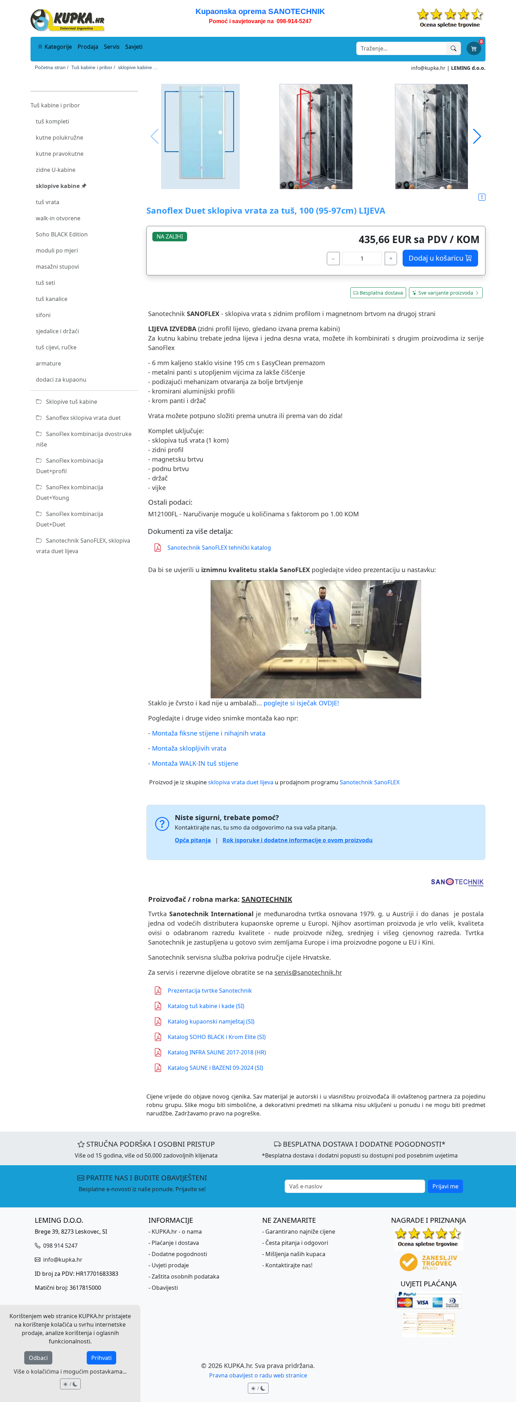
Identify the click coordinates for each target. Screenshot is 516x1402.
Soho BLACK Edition (62, 234)
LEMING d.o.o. (468, 68)
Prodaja (88, 47)
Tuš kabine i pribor (55, 105)
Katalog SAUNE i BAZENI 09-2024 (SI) (215, 1068)
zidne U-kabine (55, 170)
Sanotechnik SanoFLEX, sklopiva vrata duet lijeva (83, 546)
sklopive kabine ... (138, 67)
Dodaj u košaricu (437, 258)
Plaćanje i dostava (175, 1243)
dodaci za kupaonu (61, 379)
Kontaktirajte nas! (288, 1265)
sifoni (43, 315)
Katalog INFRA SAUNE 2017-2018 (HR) (217, 1052)
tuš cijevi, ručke (56, 347)
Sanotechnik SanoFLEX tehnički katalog (219, 547)
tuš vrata (47, 202)
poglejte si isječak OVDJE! (301, 703)
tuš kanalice (51, 299)
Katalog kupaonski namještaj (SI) (211, 1021)
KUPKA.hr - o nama (177, 1231)
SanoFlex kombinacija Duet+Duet (69, 519)
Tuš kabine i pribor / (93, 67)
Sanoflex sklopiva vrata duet (83, 418)
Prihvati (101, 1358)
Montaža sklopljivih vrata (189, 748)
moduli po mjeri (57, 250)
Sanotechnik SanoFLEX (369, 782)
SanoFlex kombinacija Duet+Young (69, 492)
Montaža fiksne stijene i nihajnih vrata (208, 733)
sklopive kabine (58, 186)
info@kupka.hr (428, 68)
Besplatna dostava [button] (381, 292)
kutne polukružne (59, 137)
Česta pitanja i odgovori (296, 1243)
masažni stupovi (57, 266)
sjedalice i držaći (57, 331)
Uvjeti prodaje (170, 1265)
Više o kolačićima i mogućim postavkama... (70, 1371)
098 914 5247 (60, 1245)
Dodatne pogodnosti (179, 1254)
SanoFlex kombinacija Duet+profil (69, 466)
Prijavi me (445, 1186)
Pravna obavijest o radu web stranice (258, 1375)
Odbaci (38, 1358)
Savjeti (134, 47)
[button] (477, 136)
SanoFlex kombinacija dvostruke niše (84, 439)
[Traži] (453, 48)
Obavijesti (165, 1288)
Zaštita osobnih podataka (185, 1276)
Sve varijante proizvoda (445, 292)
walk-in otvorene (58, 218)
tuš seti (45, 283)
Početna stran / (51, 67)
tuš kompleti (52, 121)
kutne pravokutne (60, 153)
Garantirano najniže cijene (300, 1231)
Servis (112, 47)
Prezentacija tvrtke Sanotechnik (210, 990)
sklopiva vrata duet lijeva (240, 782)
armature (48, 363)
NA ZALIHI (169, 236)
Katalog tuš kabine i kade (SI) (206, 1006)
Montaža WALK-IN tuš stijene (195, 763)
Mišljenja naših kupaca (295, 1254)
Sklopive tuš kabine (71, 401)
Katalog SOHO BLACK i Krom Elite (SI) (217, 1037)
